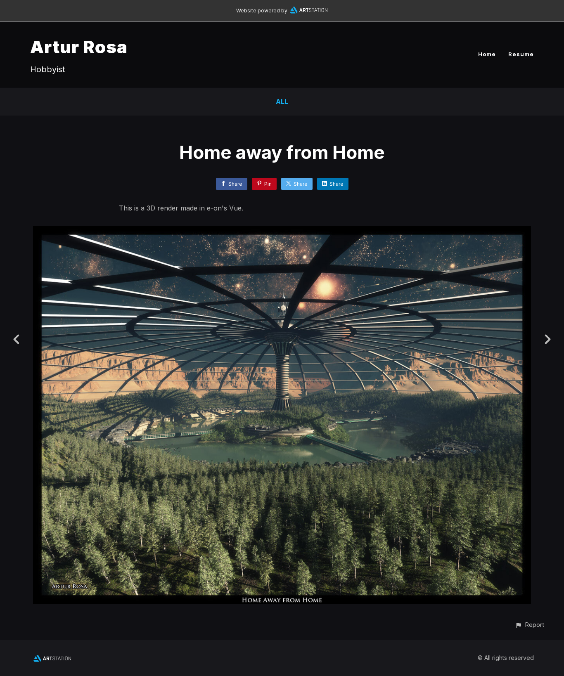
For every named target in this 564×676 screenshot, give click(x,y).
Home (487, 54)
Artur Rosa (79, 46)
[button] (529, 624)
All (282, 101)
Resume (521, 54)
